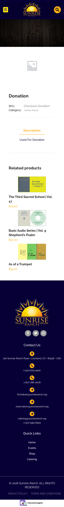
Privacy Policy (18, 493)
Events (32, 448)
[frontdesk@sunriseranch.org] (32, 389)
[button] (5, 9)
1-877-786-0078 (32, 382)
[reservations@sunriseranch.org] (32, 402)
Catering (32, 459)
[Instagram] (43, 333)
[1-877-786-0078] (32, 377)
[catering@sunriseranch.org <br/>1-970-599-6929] (32, 414)
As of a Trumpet (20, 264)
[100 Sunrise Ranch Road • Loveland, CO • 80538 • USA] (32, 353)
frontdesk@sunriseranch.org (32, 394)
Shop (32, 453)
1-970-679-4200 (32, 370)
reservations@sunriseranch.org (32, 406)
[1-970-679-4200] (32, 365)
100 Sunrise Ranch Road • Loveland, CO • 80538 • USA (32, 358)
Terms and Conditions (46, 493)
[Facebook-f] (28, 333)
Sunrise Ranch (31, 110)
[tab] (32, 131)
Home (32, 442)
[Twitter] (36, 333)
